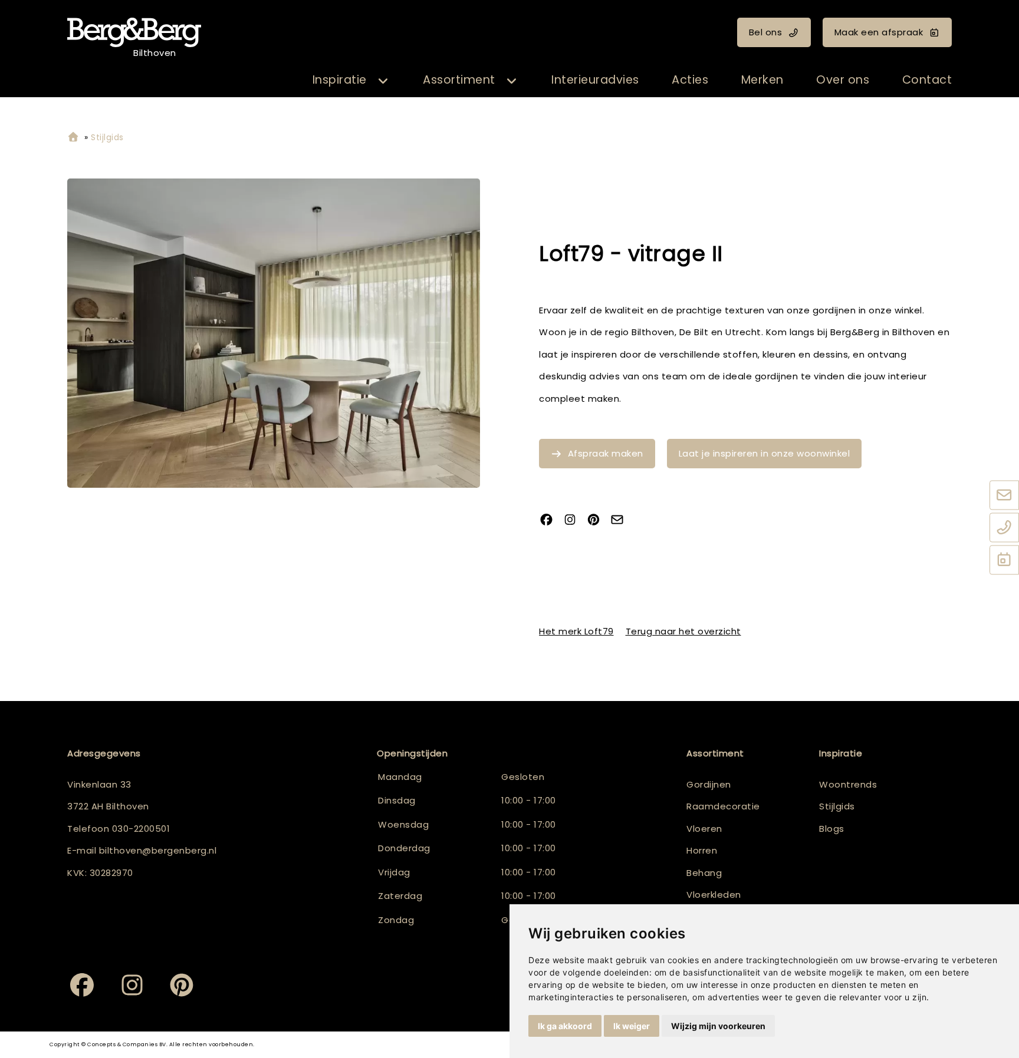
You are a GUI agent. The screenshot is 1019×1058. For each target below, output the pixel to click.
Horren (701, 850)
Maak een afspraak (878, 32)
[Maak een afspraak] (1004, 561)
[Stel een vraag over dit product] (621, 520)
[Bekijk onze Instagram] (574, 520)
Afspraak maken (605, 453)
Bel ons (766, 32)
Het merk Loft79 (576, 631)
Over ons (842, 80)
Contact (927, 80)
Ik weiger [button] (631, 1026)
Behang (704, 873)
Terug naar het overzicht (683, 631)
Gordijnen (708, 784)
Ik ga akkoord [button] (565, 1026)
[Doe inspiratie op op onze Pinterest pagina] (598, 520)
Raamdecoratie (723, 806)
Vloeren (704, 828)
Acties (690, 80)
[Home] (73, 137)
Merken (762, 80)
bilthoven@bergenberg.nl (158, 850)
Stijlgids (837, 806)
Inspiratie (340, 80)
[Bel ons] (1004, 528)
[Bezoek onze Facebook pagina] (551, 520)
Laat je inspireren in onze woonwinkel (764, 453)
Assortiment (459, 80)
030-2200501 (141, 828)
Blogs (831, 828)
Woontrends (848, 784)
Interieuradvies (595, 80)
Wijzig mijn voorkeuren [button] (718, 1026)
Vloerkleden (713, 894)
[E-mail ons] (1004, 496)
